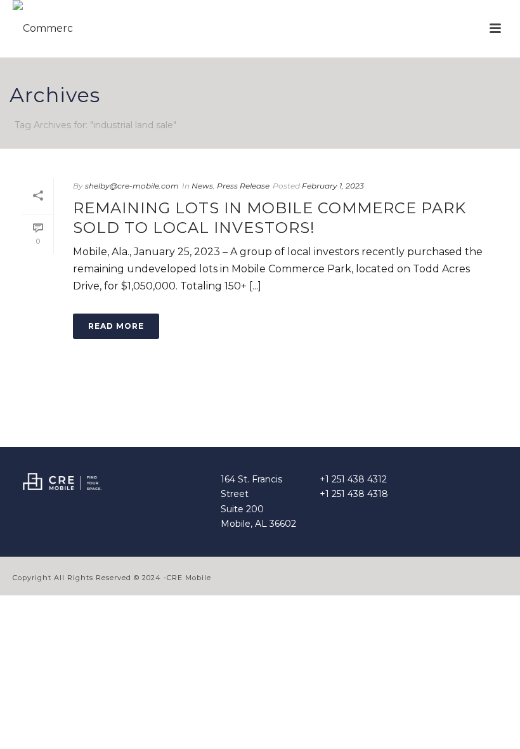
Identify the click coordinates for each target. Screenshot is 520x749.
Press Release (243, 185)
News (202, 185)
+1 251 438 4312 (353, 479)
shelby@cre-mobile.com (132, 185)
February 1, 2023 (333, 185)
